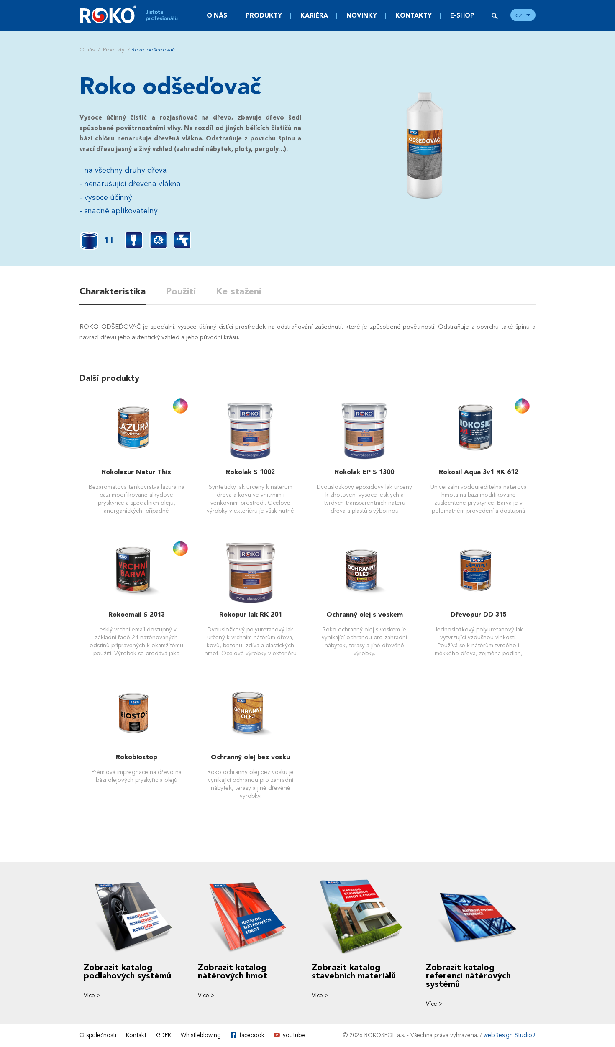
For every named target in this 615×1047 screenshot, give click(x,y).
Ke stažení (238, 291)
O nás (217, 15)
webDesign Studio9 (510, 1035)
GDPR (163, 1035)
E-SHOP (462, 15)
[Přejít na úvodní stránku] (134, 14)
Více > (92, 995)
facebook (251, 1035)
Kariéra (314, 15)
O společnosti (97, 1035)
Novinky (361, 15)
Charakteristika (112, 291)
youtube (294, 1035)
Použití (181, 291)
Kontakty (413, 15)
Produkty (264, 15)
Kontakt (136, 1035)
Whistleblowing (201, 1035)
